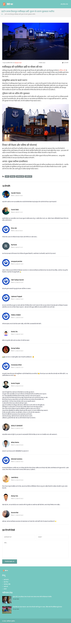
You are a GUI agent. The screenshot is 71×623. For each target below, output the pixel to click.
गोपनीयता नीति (7, 584)
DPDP (5, 589)
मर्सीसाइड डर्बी (20, 176)
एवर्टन (7, 176)
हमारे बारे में (6, 579)
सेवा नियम (6, 582)
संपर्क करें (6, 586)
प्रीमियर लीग (62, 70)
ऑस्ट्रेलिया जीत (64, 4)
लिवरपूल (13, 176)
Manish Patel (18, 63)
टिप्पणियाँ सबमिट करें (9, 561)
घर (2, 14)
